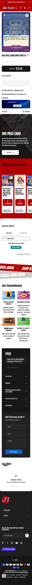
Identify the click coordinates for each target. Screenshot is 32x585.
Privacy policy (12, 575)
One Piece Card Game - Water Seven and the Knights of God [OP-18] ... (7, 192)
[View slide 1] (13, 486)
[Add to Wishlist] (28, 55)
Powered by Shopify (23, 572)
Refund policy (6, 575)
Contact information (9, 577)
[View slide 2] (15, 486)
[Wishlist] (20, 8)
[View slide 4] (19, 486)
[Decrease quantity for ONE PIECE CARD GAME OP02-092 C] (4, 62)
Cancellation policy (22, 577)
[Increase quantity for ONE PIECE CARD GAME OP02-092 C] (10, 62)
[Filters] (4, 238)
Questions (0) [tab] (23, 233)
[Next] (29, 2)
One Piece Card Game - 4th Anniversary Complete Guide (19, 191)
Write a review (16, 247)
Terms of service (18, 575)
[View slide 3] (17, 486)
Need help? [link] (27, 111)
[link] (8, 295)
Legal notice (16, 577)
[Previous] (2, 2)
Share (5, 111)
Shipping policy (25, 575)
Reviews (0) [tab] (9, 233)
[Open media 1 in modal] (27, 15)
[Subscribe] (27, 535)
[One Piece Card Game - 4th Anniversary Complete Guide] (20, 180)
